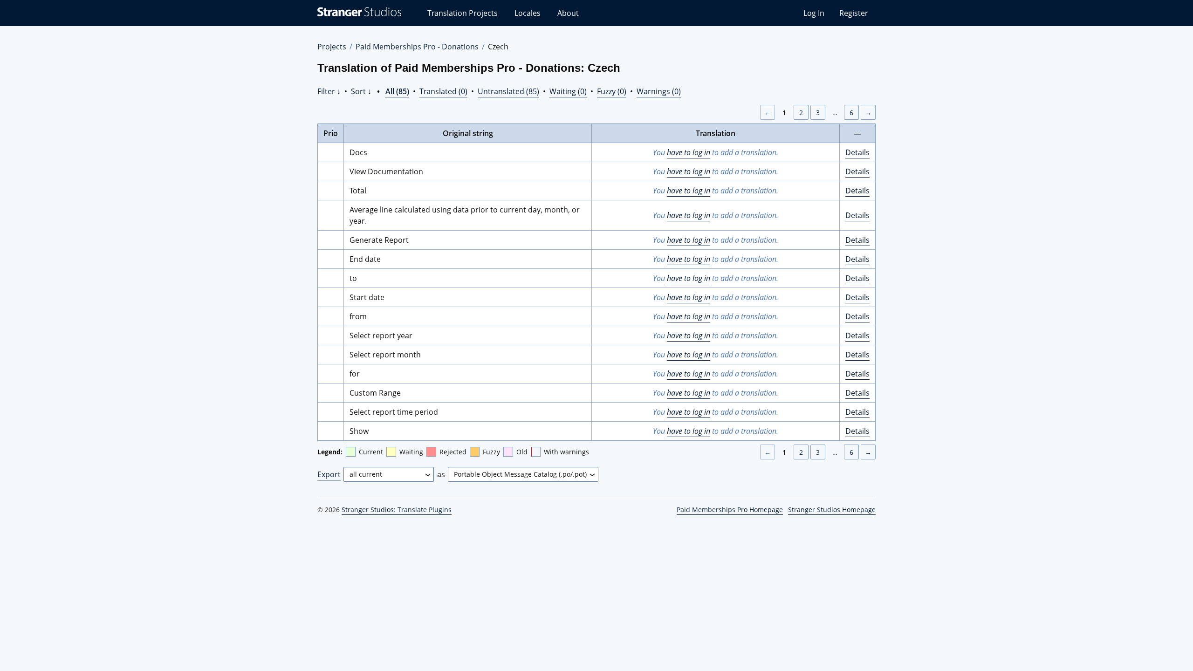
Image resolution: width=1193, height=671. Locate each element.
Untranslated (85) (508, 91)
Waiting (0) (568, 91)
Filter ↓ (329, 91)
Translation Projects (462, 13)
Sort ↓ (361, 91)
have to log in (688, 152)
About (568, 13)
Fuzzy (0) (611, 91)
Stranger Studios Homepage (832, 509)
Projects (331, 46)
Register (853, 13)
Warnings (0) (659, 91)
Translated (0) (443, 91)
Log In (813, 13)
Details (857, 152)
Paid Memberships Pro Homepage (730, 509)
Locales (527, 13)
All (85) (397, 91)
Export (329, 474)
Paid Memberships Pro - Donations (417, 46)
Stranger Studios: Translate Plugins (397, 509)
